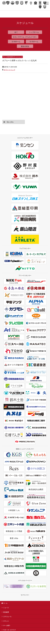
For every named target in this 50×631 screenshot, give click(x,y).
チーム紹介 (6, 625)
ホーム (5, 603)
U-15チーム (34, 41)
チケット (6, 621)
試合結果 (6, 612)
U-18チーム (16, 41)
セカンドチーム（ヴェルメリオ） (25, 37)
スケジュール (7, 616)
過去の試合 (25, 46)
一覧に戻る (9, 122)
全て (16, 32)
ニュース (6, 607)
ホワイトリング (9, 69)
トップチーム (34, 32)
